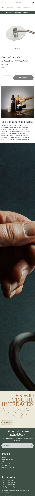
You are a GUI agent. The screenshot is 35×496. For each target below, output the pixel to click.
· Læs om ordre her (8, 495)
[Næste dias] (33, 12)
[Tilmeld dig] (31, 446)
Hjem (2, 7)
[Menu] (2, 3)
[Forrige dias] (2, 12)
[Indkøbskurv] (33, 3)
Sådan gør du (7, 422)
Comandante (10, 7)
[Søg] (6, 3)
